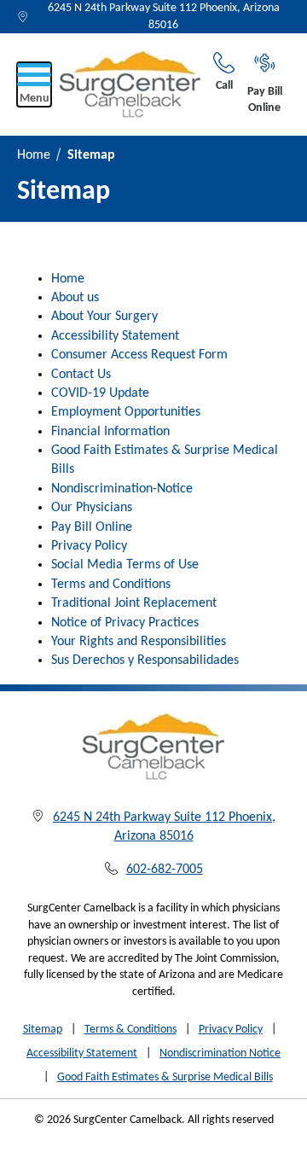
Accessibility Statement (115, 336)
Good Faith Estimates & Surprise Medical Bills (165, 1077)
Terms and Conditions (111, 584)
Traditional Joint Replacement (134, 603)
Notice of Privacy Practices (125, 623)
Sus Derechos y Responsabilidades (145, 660)
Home (33, 155)
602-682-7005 (164, 869)
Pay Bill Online (264, 100)
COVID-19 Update (100, 393)
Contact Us (81, 374)
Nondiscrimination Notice (220, 1053)
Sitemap (42, 1029)
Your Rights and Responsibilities (138, 642)
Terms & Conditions (130, 1029)
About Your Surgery (104, 316)
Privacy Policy (89, 546)
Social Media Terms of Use (125, 565)
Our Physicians (91, 508)
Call (224, 85)
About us (75, 298)
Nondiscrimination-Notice (122, 489)
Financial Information (110, 432)
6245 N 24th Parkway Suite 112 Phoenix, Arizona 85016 (164, 17)
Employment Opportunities (125, 412)
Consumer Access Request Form (139, 355)
